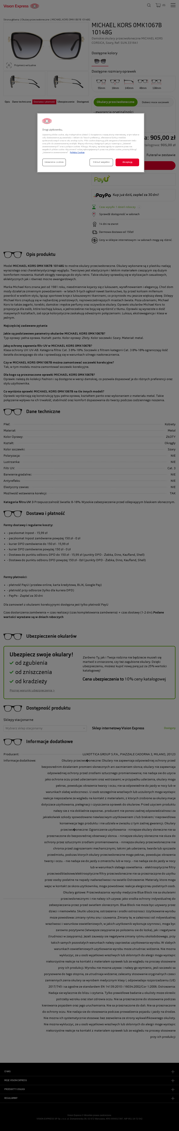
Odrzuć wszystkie (101, 162)
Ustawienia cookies (54, 162)
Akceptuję (127, 162)
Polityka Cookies (77, 153)
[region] (90, 143)
